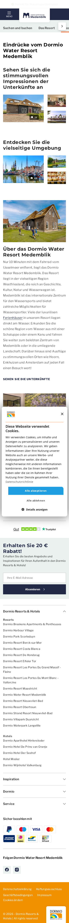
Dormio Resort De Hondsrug (21, 655)
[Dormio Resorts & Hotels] (34, 15)
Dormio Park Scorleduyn (19, 636)
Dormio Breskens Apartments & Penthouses (32, 624)
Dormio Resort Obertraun (19, 707)
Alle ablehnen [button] (36, 500)
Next (61, 26)
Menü (9, 16)
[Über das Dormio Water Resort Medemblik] (34, 221)
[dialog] (34, 461)
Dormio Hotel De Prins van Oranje (25, 746)
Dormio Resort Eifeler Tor (19, 661)
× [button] (62, 414)
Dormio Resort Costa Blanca (21, 648)
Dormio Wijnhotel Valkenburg (22, 765)
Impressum (44, 895)
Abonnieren (32, 589)
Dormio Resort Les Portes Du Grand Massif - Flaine (32, 669)
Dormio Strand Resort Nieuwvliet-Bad (28, 713)
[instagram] (17, 870)
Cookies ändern (13, 900)
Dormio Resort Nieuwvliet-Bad (23, 700)
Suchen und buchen (17, 28)
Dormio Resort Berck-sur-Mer (22, 642)
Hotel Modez (11, 759)
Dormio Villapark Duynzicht (21, 719)
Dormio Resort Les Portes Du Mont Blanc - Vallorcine (30, 680)
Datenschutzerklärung (17, 889)
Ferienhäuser (13, 318)
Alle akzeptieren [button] (36, 490)
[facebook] (7, 870)
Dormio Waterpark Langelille (22, 725)
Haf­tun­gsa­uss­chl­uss (49, 889)
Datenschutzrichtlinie (19, 482)
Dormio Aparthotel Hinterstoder (23, 740)
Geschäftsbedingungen (18, 895)
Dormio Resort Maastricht (20, 688)
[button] (34, 509)
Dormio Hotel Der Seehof (19, 752)
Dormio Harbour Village (18, 630)
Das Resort (47, 28)
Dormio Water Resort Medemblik (24, 694)
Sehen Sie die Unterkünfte (26, 379)
